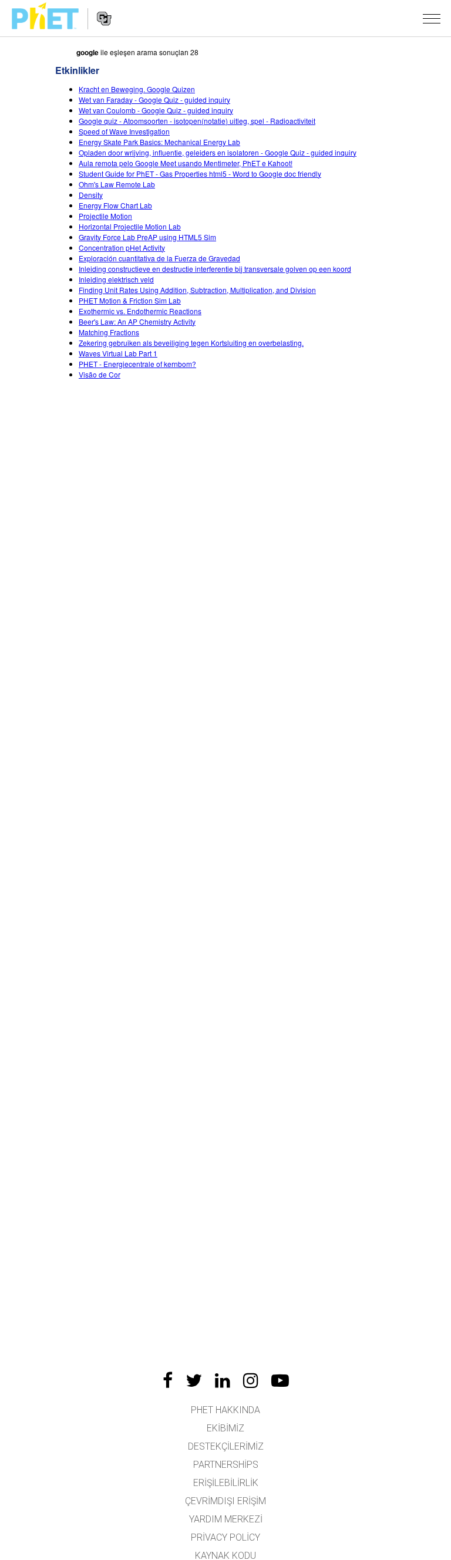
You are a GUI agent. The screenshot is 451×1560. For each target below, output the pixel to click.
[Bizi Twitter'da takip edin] (194, 1380)
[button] (431, 18)
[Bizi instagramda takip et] (251, 1380)
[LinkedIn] (222, 1380)
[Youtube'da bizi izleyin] (280, 1380)
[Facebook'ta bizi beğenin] (167, 1380)
